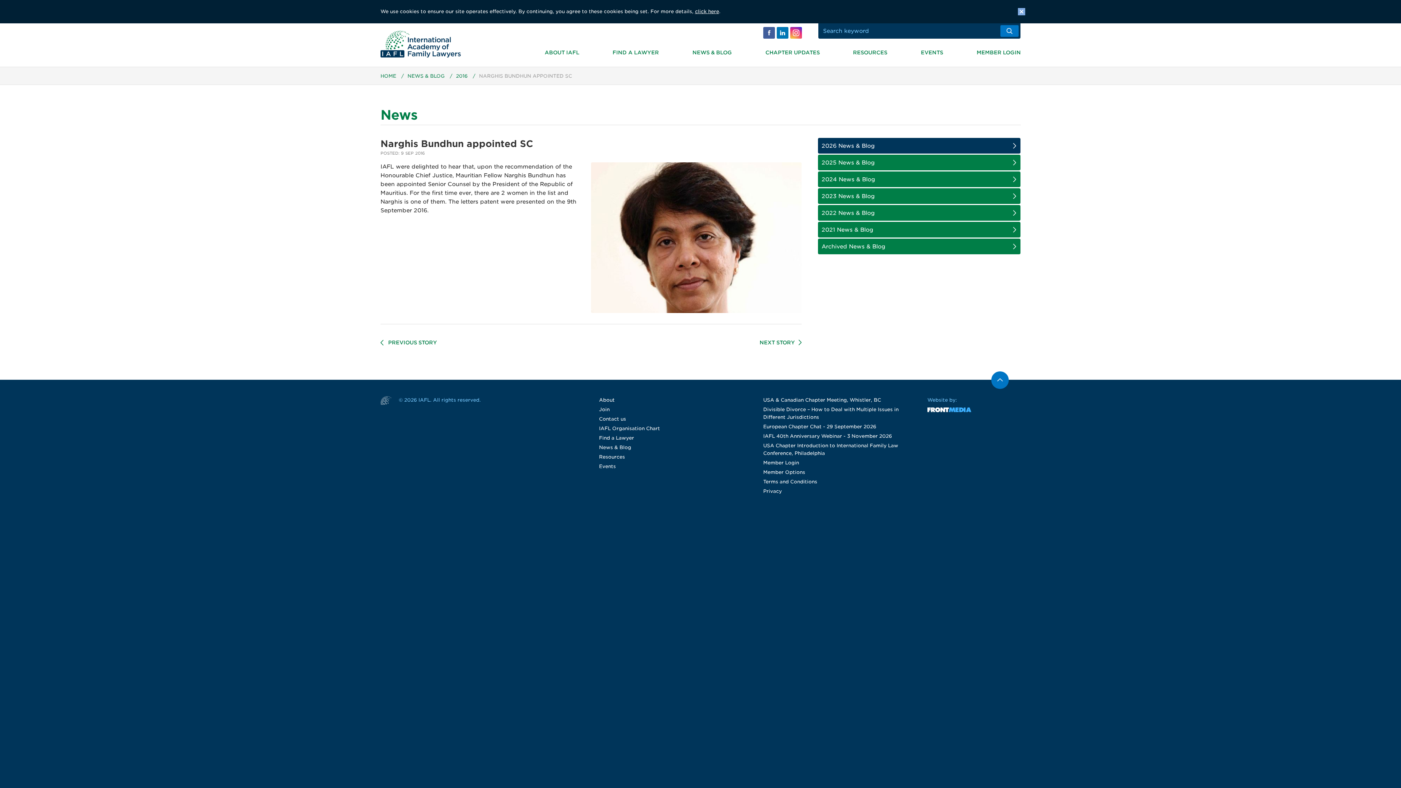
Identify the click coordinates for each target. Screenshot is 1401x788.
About (607, 400)
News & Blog (712, 52)
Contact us (612, 419)
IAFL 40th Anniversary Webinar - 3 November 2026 (827, 436)
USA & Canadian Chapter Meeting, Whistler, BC (822, 400)
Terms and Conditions (790, 481)
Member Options (784, 472)
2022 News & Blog (848, 213)
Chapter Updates (792, 52)
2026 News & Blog (848, 146)
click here (707, 11)
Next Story (777, 342)
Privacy (772, 491)
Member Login (999, 52)
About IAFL (562, 52)
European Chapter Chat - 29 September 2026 (819, 426)
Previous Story (412, 342)
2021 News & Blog (847, 230)
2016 (462, 76)
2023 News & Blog (848, 196)
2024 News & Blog (848, 179)
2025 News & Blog (848, 162)
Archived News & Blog (853, 246)
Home (388, 76)
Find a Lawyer (636, 52)
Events (932, 52)
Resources (870, 52)
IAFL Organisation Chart (629, 428)
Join (604, 409)
